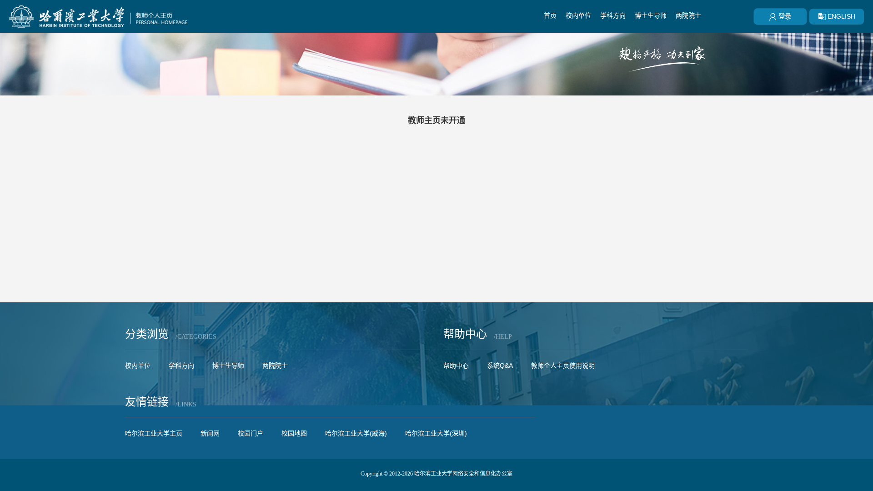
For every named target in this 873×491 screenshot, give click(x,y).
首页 (550, 15)
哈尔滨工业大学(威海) (356, 433)
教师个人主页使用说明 (563, 365)
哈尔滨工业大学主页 (153, 433)
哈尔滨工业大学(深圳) (436, 433)
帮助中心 (456, 365)
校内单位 (578, 15)
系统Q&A (500, 365)
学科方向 (613, 15)
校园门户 (250, 433)
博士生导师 (651, 15)
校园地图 (294, 433)
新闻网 (210, 433)
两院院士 (688, 15)
